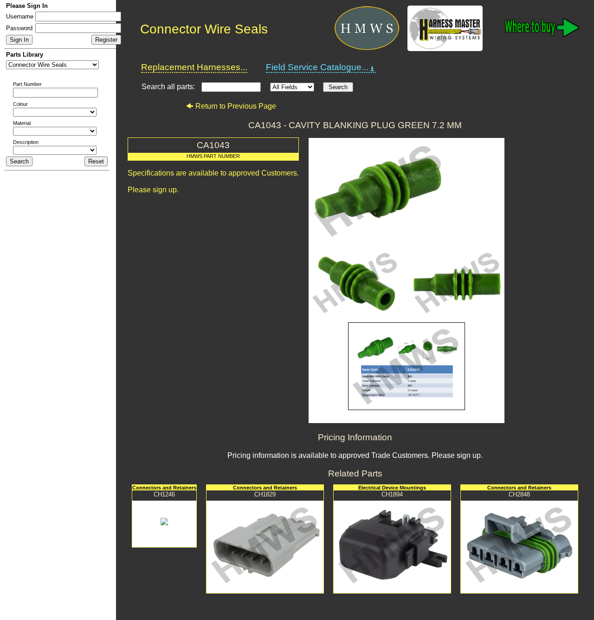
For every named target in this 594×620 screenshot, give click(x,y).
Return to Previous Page (235, 106)
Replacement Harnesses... (194, 67)
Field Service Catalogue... (317, 67)
